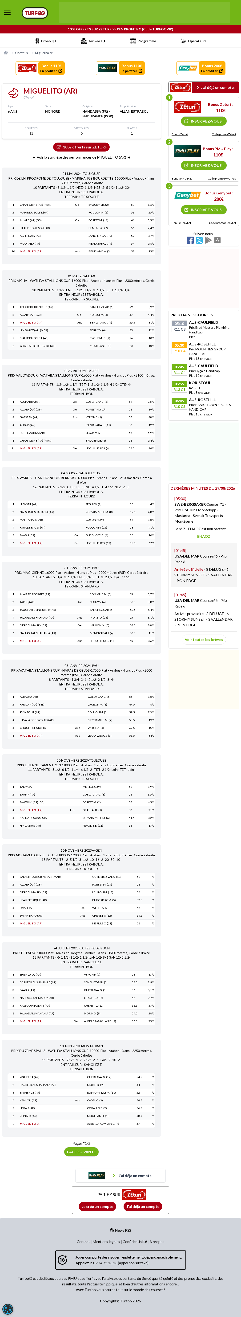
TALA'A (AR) (27, 786)
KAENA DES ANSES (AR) (34, 818)
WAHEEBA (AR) (29, 1077)
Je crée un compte (97, 1206)
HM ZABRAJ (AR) (30, 825)
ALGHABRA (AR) (30, 401)
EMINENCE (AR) (30, 1092)
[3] (187, 195)
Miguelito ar (43, 53)
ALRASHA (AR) (29, 696)
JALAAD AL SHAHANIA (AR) (37, 617)
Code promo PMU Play (222, 178)
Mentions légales (106, 1241)
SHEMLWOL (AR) (30, 974)
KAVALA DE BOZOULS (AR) (37, 720)
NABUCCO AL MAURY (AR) (37, 998)
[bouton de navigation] (7, 12)
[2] (187, 151)
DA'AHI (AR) (27, 908)
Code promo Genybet (222, 223)
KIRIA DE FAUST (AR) (32, 527)
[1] (187, 107)
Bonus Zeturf (180, 134)
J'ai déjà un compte (142, 1206)
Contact (84, 1241)
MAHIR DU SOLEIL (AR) (34, 212)
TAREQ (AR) (27, 602)
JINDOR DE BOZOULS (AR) (36, 307)
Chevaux (21, 53)
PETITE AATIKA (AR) (32, 433)
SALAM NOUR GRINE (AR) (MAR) (40, 876)
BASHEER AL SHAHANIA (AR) (38, 982)
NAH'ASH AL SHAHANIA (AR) (38, 633)
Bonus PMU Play (182, 178)
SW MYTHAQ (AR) (31, 915)
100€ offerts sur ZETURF (85, 147)
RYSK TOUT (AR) (30, 712)
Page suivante (81, 1151)
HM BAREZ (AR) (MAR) (34, 330)
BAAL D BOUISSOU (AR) (35, 228)
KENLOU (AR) (28, 1100)
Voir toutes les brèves (204, 639)
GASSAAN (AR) (29, 417)
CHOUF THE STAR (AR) (34, 728)
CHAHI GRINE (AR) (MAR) (36, 204)
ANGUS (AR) (27, 425)
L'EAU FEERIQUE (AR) (33, 900)
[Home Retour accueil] (35, 13)
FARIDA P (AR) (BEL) (32, 704)
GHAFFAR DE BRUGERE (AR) (38, 346)
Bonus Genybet (181, 223)
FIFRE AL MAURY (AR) (33, 625)
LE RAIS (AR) (27, 1108)
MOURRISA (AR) (30, 243)
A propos (156, 1241)
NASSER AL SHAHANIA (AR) (37, 512)
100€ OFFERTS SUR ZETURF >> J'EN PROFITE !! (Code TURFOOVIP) (120, 29)
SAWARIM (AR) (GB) (32, 802)
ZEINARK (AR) (28, 1116)
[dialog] (7, 1309)
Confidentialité (135, 1241)
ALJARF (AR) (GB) (31, 220)
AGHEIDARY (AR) (30, 236)
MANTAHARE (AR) (31, 519)
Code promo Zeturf (224, 134)
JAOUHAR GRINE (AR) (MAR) (38, 609)
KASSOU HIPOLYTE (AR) (35, 1005)
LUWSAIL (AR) (28, 504)
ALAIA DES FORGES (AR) (35, 594)
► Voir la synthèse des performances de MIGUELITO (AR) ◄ (81, 157)
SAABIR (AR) (27, 535)
